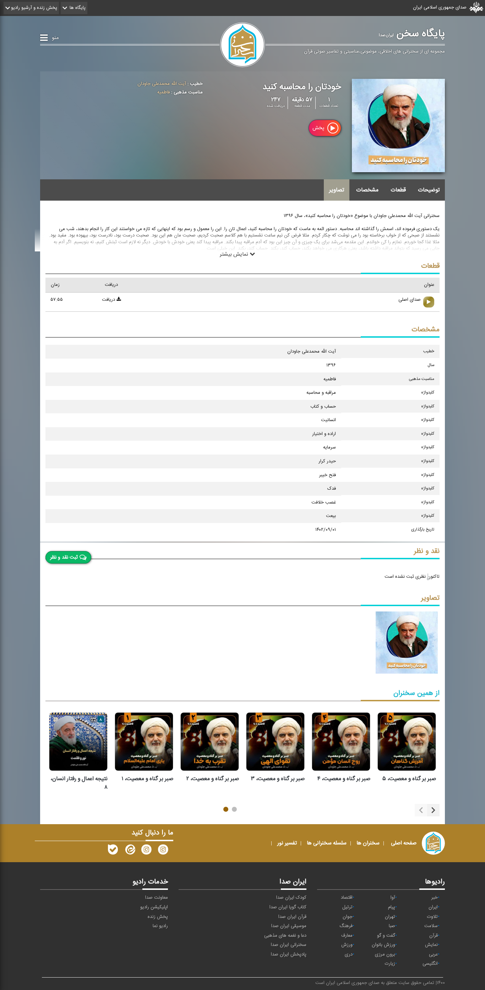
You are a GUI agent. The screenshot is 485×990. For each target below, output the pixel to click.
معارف (347, 936)
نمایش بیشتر (235, 254)
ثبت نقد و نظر (64, 557)
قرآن (433, 936)
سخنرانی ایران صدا (288, 945)
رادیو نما (160, 926)
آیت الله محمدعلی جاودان (161, 84)
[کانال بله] (113, 851)
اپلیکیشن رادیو (154, 907)
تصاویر (336, 190)
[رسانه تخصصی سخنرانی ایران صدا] (163, 851)
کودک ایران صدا (291, 898)
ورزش (347, 945)
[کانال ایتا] (129, 851)
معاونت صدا (156, 898)
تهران (390, 917)
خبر (434, 898)
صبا (392, 926)
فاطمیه (163, 92)
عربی (433, 954)
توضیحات (429, 190)
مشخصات (367, 190)
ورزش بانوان (383, 945)
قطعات (398, 190)
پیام (391, 907)
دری (349, 954)
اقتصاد (347, 898)
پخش (319, 128)
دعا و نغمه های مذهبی (285, 936)
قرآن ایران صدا (292, 917)
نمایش (431, 945)
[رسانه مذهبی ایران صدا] (146, 851)
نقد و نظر (427, 551)
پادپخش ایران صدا (288, 954)
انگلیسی (430, 964)
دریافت (109, 300)
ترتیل (347, 907)
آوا (393, 898)
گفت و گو (386, 936)
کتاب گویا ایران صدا (287, 907)
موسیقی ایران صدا (288, 926)
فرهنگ (346, 926)
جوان (348, 917)
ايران (433, 907)
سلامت (431, 926)
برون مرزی (385, 954)
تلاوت (432, 917)
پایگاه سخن (412, 33)
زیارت (390, 964)
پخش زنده (158, 917)
